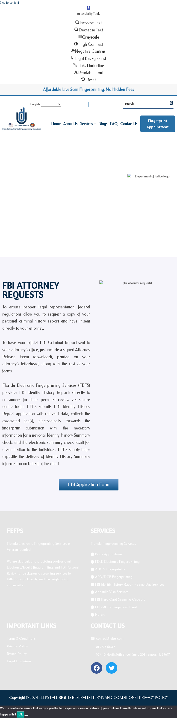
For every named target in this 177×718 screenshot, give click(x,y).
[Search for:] (148, 104)
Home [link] (56, 124)
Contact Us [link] (128, 124)
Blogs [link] (103, 124)
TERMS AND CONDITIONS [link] (114, 697)
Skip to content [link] (9, 3)
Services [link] (86, 124)
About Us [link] (70, 124)
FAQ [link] (114, 124)
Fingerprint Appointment (158, 123)
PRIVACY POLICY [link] (153, 697)
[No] (26, 715)
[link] (88, 8)
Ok (20, 714)
